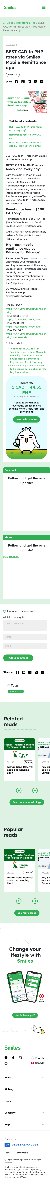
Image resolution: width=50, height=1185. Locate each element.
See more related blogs (27, 802)
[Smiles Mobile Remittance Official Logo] (10, 7)
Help (7, 1124)
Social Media (22, 1152)
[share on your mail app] (42, 81)
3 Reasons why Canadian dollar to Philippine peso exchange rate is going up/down (28, 369)
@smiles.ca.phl (11, 556)
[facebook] (6, 1057)
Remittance (12, 75)
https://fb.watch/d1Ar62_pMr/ (23, 319)
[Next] (35, 790)
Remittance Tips (26, 22)
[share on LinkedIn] (29, 81)
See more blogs (26, 912)
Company (10, 1112)
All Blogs (8, 22)
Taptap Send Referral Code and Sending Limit (20, 770)
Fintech (28, 762)
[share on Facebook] (17, 81)
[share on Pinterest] (23, 81)
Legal (7, 1152)
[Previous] (19, 790)
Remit (8, 1077)
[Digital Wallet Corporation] (21, 1145)
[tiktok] (13, 1057)
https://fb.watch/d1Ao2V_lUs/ (23, 326)
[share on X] (35, 81)
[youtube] (6, 1063)
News (8, 1101)
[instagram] (20, 1057)
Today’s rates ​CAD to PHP (24, 348)
